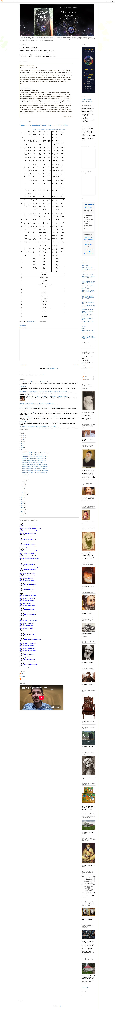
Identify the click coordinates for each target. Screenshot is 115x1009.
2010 (22, 513)
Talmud (83, 326)
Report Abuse (85, 987)
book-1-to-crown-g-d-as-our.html (28, 667)
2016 (22, 501)
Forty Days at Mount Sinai (88, 321)
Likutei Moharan (88, 244)
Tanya (88, 242)
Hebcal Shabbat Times (89, 367)
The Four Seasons (86, 324)
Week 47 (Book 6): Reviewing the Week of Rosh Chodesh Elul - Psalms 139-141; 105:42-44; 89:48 (43, 412)
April (23, 488)
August (24, 481)
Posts (85, 376)
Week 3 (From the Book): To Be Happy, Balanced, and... (35, 470)
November (25, 475)
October (24, 477)
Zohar (88, 246)
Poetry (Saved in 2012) (87, 309)
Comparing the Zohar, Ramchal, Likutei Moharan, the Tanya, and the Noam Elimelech (47, 396)
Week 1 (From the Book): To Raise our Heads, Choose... (35, 466)
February (24, 492)
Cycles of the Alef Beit (87, 274)
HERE (42, 375)
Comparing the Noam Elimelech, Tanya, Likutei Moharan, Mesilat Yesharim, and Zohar (88, 336)
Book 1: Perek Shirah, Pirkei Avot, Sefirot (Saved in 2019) (88, 277)
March (24, 490)
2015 (22, 503)
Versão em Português (87, 267)
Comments (86, 379)
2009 (22, 515)
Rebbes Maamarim (88, 249)
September (25, 479)
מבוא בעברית (85, 263)
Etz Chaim (88, 251)
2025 (22, 437)
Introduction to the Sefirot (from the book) (32, 454)
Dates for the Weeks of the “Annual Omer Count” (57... (35, 456)
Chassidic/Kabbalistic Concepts (87, 315)
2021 (22, 445)
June (23, 485)
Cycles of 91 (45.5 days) (25, 421)
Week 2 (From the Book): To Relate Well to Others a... (35, 468)
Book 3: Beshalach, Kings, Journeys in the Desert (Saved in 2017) (88, 287)
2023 (22, 441)
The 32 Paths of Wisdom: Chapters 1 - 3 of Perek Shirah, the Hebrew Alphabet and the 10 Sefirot (43, 391)
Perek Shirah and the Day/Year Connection (32, 462)
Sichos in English (88, 253)
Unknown (23, 676)
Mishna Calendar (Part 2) (88, 333)
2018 (22, 497)
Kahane (23, 673)
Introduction (85, 265)
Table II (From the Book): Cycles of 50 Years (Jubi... (34, 460)
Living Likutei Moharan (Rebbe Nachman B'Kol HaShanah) (34, 381)
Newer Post (23, 364)
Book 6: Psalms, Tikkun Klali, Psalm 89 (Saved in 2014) (88, 302)
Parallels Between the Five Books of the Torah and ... (35, 464)
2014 (22, 505)
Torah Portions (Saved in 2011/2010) (88, 312)
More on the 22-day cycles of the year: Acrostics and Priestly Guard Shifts (38, 426)
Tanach (84, 328)
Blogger (60, 1006)
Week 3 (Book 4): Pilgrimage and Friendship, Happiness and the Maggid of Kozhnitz (40, 416)
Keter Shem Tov (89, 237)
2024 (22, 439)
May (23, 486)
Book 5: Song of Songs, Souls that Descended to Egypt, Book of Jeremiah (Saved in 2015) (88, 296)
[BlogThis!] (41, 321)
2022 (22, 443)
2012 (22, 509)
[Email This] (39, 321)
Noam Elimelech (88, 239)
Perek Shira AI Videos (87, 101)
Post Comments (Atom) (52, 368)
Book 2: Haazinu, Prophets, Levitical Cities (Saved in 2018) (88, 282)
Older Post (75, 364)
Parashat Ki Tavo (85, 363)
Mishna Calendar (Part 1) (88, 330)
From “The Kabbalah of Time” (89, 91)
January (24, 494)
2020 (22, 447)
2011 (22, 511)
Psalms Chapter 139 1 (25, 413)
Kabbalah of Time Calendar (88, 269)
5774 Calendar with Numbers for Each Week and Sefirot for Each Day (37, 403)
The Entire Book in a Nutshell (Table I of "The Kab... (34, 458)
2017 (22, 499)
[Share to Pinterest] (45, 321)
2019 (22, 449)
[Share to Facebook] (44, 321)
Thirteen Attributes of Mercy (87, 319)
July (23, 482)
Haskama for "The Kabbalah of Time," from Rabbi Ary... (35, 452)
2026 (22, 435)
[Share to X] (42, 321)
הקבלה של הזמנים (23, 386)
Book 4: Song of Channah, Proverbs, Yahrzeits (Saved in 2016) (88, 291)
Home (49, 364)
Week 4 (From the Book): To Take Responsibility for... (35, 472)
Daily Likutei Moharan (87, 272)
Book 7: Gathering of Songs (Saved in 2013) (88, 306)
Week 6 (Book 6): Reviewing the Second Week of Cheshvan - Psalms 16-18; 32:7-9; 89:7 (41, 407)
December (25, 451)
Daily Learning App (86, 99)
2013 (22, 507)
